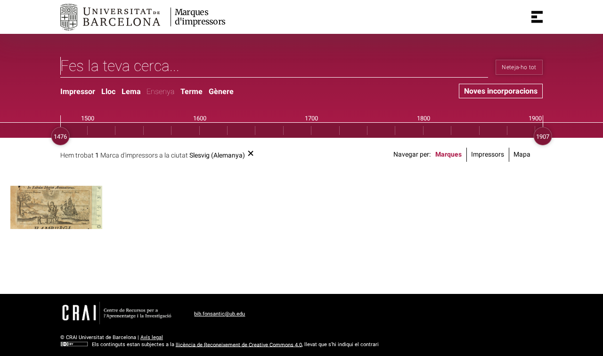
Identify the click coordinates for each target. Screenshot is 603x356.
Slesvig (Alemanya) (217, 155)
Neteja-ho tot (519, 67)
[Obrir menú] (537, 17)
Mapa (521, 154)
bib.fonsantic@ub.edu (219, 314)
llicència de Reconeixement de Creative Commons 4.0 (239, 344)
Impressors (487, 154)
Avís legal (151, 337)
